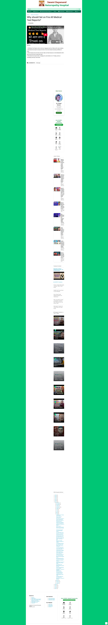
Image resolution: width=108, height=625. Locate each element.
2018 (56, 587)
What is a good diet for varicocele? (59, 545)
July (57, 509)
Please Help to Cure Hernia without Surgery (59, 552)
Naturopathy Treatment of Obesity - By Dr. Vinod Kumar (60, 563)
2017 (56, 588)
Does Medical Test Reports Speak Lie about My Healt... (60, 565)
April (57, 513)
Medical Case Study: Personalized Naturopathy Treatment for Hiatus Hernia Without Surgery (59, 375)
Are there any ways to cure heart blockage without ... (59, 530)
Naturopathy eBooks (52, 599)
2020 (56, 584)
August (57, 508)
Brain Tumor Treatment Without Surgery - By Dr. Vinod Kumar (59, 335)
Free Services (61, 11)
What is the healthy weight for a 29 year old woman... (59, 541)
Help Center (50, 604)
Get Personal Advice (52, 598)
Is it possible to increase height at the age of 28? (60, 550)
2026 (56, 495)
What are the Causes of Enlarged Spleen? (59, 521)
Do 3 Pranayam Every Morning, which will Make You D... (60, 556)
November (58, 504)
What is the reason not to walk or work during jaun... (60, 539)
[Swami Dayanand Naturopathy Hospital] (54, 6)
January (57, 583)
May (57, 512)
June (57, 511)
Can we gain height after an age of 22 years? (60, 548)
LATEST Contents (58, 282)
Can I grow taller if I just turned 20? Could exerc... (60, 533)
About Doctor (33, 598)
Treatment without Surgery (46, 11)
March (57, 580)
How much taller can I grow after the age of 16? (60, 536)
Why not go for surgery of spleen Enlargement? (60, 519)
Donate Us (50, 606)
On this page (38, 62)
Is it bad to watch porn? (59, 547)
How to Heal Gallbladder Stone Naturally (60, 568)
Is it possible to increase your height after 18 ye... (60, 544)
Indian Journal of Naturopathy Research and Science (35, 600)
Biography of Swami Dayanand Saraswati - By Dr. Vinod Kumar (58, 269)
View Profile (59, 112)
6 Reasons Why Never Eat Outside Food (59, 577)
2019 (56, 585)
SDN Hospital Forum (34, 602)
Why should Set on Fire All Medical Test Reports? (60, 559)
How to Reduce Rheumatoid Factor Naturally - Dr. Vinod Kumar (63, 205)
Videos (55, 11)
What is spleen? (58, 526)
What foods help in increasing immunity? (59, 572)
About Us (35, 11)
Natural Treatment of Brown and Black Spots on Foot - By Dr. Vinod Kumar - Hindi (63, 192)
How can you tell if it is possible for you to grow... (60, 535)
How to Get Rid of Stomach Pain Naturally (60, 554)
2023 (56, 499)
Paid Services (69, 11)
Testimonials (50, 605)
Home (30, 11)
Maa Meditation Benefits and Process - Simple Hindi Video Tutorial (63, 218)
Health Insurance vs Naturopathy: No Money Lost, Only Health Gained (63, 244)
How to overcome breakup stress (59, 517)
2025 (56, 496)
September (58, 507)
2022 (56, 500)
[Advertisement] (59, 472)
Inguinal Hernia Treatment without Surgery (59, 406)
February (57, 581)
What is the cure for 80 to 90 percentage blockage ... (60, 528)
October (57, 505)
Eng (76, 11)
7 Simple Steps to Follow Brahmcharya (60, 515)
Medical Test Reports (34, 14)
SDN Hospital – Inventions (35, 601)
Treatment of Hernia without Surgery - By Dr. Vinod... (59, 574)
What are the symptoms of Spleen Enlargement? (60, 523)
